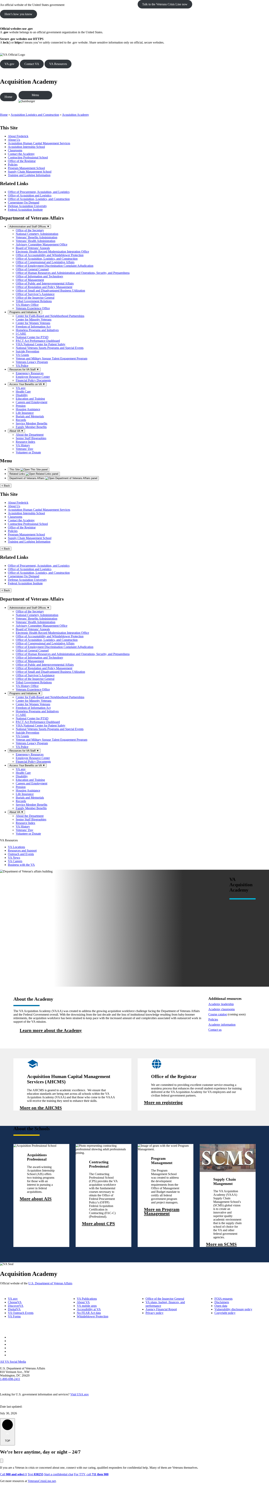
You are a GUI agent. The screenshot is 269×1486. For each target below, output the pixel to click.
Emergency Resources (30, 373)
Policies (13, 164)
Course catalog (217, 1014)
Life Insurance (25, 412)
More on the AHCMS (41, 1108)
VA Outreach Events (20, 1313)
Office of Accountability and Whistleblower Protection (49, 255)
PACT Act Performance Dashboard (38, 340)
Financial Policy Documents (33, 380)
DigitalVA (14, 1309)
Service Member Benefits (31, 423)
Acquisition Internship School (26, 146)
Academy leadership (221, 1004)
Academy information (222, 1024)
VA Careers (15, 861)
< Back (6, 485)
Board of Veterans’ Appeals (33, 248)
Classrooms (15, 150)
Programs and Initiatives (25, 312)
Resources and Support (22, 850)
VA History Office (27, 304)
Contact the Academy (21, 154)
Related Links (17, 473)
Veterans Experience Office (33, 308)
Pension (21, 405)
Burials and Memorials (30, 416)
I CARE (21, 333)
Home (8, 96)
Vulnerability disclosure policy (233, 1309)
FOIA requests (223, 1298)
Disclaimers (221, 1302)
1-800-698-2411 (10, 1379)
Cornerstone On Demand (23, 202)
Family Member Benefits (31, 427)
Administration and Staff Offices (29, 226)
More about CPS (98, 1224)
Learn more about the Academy (51, 1030)
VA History (23, 445)
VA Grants (22, 355)
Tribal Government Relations (34, 301)
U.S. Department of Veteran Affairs (50, 1283)
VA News (14, 857)
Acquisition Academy (28, 81)
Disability (22, 395)
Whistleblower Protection (92, 1316)
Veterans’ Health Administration (35, 241)
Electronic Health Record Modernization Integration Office (52, 251)
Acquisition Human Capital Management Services (39, 143)
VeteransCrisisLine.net (42, 1481)
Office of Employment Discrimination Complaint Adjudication (54, 265)
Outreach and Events (21, 854)
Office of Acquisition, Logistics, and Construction (39, 199)
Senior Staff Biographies (31, 438)
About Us (14, 139)
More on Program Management (161, 1211)
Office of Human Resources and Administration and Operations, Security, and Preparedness (73, 272)
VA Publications (87, 1298)
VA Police (22, 365)
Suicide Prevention (27, 351)
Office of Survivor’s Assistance (35, 294)
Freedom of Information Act (33, 326)
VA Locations (16, 847)
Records (21, 420)
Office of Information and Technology (39, 276)
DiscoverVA (15, 1305)
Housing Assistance (28, 409)
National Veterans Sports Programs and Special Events (49, 347)
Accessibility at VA (89, 1309)
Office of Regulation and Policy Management (44, 287)
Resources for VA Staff (24, 369)
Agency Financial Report (161, 1309)
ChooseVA (15, 1302)
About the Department (30, 434)
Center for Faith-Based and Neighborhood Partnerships (50, 316)
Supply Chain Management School (29, 171)
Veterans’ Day (24, 449)
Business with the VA (21, 864)
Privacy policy (154, 1313)
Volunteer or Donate (28, 452)
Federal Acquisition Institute (25, 209)
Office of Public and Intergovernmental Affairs (45, 283)
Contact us (215, 1029)
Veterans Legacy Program (32, 362)
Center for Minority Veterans (33, 319)
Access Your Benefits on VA (27, 384)
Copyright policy (225, 1313)
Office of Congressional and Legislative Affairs (45, 262)
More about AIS (36, 1199)
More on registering (163, 1102)
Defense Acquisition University (27, 206)
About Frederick (18, 136)
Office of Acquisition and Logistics (29, 195)
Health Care (23, 391)
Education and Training (30, 398)
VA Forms (14, 1316)
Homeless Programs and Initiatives (37, 330)
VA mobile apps (87, 1305)
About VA (16, 430)
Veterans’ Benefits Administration (36, 237)
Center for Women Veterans (33, 323)
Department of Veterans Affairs (27, 478)
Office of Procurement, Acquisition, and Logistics (39, 192)
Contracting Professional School (28, 157)
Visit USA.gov (79, 1394)
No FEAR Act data (89, 1313)
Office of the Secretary (30, 230)
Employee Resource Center (33, 376)
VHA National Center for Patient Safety (40, 344)
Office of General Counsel (32, 269)
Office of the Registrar (22, 161)
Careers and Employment (31, 402)
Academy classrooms (221, 1009)
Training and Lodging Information (29, 175)
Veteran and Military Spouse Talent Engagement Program (51, 358)
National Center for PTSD (32, 337)
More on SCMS (221, 1244)
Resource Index (25, 441)
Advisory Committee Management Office (41, 244)
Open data (220, 1305)
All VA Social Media (13, 1361)
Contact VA (31, 64)
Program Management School (26, 168)
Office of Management (30, 280)
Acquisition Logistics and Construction (35, 114)
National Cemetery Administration (37, 233)
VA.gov (9, 64)
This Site (14, 469)
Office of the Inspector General (35, 297)
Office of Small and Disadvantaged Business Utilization (50, 290)
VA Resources (58, 64)
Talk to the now (164, 4)
